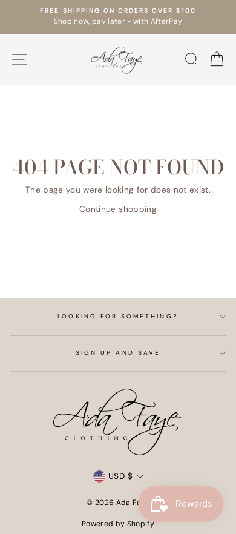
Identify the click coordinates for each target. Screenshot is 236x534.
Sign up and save (118, 353)
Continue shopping (118, 209)
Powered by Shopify (118, 524)
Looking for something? (117, 316)
